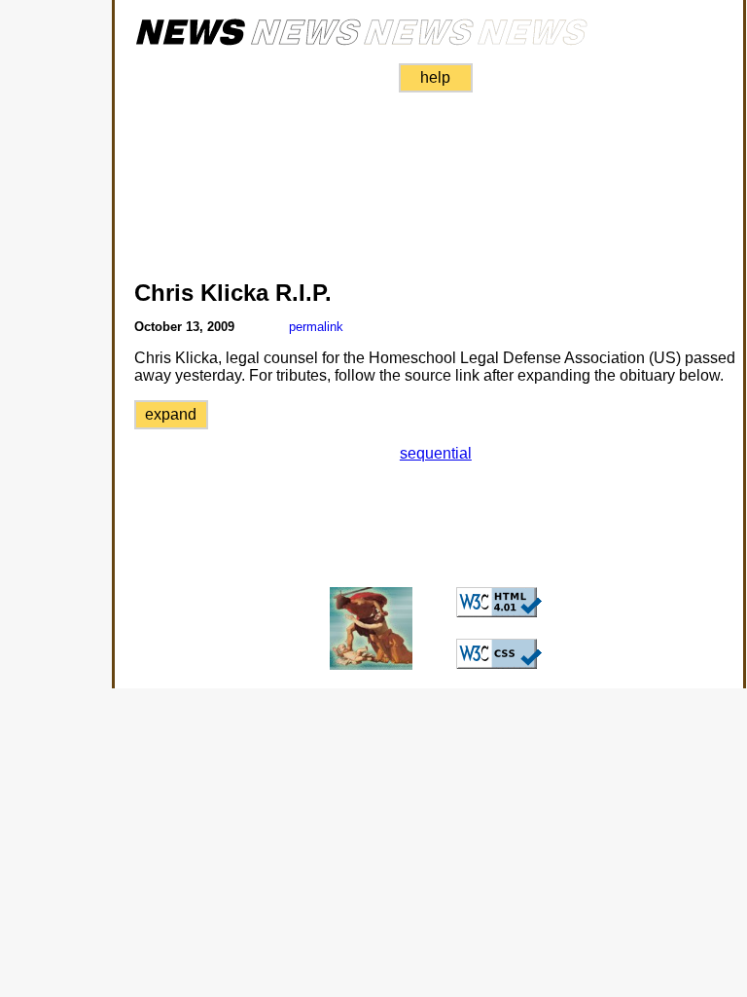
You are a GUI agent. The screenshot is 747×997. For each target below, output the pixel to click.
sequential (436, 453)
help (435, 77)
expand (170, 414)
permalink (316, 326)
